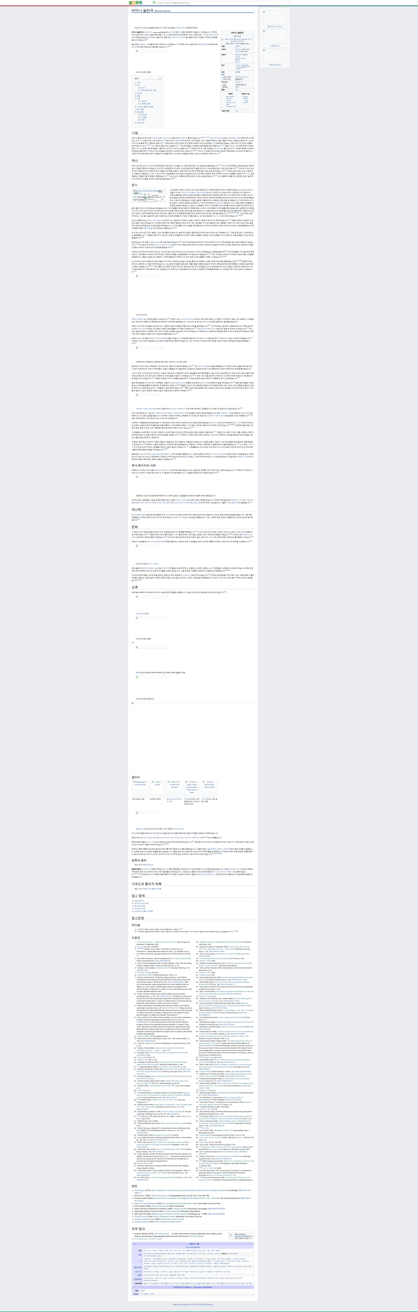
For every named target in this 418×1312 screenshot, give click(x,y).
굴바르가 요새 (146, 837)
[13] (164, 140)
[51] (135, 271)
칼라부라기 (140, 829)
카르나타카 (143, 454)
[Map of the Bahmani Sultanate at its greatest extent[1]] (237, 40)
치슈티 (149, 220)
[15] (147, 145)
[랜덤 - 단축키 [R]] (154, 3)
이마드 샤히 (178, 502)
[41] (137, 244)
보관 (203, 1140)
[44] (210, 254)
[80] (218, 472)
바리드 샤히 (180, 500)
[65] (183, 387)
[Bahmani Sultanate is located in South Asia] (149, 192)
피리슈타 (169, 514)
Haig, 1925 (144, 972)
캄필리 (175, 176)
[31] (228, 213)
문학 (162, 541)
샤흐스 (159, 220)
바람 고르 (235, 138)
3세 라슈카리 (181, 413)
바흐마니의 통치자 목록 (152, 889)
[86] (251, 541)
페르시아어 (239, 55)
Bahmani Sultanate (242, 1236)
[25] (220, 165)
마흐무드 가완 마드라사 (145, 408)
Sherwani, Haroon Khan (144, 1219)
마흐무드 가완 (182, 408)
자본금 (188, 1247)
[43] (226, 251)
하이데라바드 (195, 1247)
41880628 (206, 1046)
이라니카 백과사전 (217, 138)
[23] (193, 150)
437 (167, 1050)
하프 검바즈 (157, 837)
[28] (167, 175)
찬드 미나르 (202, 366)
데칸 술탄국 (202, 44)
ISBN (157, 961)
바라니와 (139, 148)
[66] (191, 390)
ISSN (191, 1236)
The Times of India (235, 1147)
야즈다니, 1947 (205, 1109)
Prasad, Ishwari (140, 1216)
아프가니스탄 (167, 138)
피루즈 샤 (233, 146)
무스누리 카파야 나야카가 (223, 871)
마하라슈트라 (156, 454)
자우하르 (233, 203)
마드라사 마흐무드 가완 (193, 837)
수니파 (237, 422)
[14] (164, 143)
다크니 (213, 328)
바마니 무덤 (151, 842)
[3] (229, 232)
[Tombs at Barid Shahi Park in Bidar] (209, 786)
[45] (223, 256)
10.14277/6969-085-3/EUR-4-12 (223, 1175)
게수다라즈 (142, 328)
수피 (154, 220)
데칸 (136, 47)
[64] (179, 385)
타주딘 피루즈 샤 (138, 319)
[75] (187, 446)
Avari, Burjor (139, 1190)
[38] (175, 227)
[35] (238, 213)
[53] (209, 325)
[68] (231, 425)
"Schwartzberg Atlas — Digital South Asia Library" (156, 942)
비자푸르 (187, 502)
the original (214, 1149)
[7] (168, 46)
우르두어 (204, 328)
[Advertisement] (193, 19)
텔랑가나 (167, 454)
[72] (179, 434)
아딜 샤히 (196, 502)
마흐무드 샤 (143, 44)
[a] (141, 237)
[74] (238, 444)
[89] (209, 575)
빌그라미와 (219, 203)
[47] (238, 261)
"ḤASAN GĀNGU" (144, 1036)
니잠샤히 (249, 500)
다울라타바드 (211, 849)
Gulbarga (240, 197)
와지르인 (172, 408)
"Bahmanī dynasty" (162, 1233)
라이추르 (226, 849)
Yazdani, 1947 (205, 996)
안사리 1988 (142, 947)
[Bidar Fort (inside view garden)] (175, 785)
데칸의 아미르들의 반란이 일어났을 (194, 192)
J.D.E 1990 (141, 1090)
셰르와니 (135, 514)
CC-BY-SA (194, 1304)
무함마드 (170, 413)
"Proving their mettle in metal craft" (213, 1147)
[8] (169, 46)
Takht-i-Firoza (148, 864)
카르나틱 (165, 568)
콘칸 (189, 378)
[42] (172, 247)
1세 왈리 (162, 338)
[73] (144, 444)
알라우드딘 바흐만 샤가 (206, 874)
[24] (219, 153)
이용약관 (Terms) (206, 1304)
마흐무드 (157, 470)
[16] (150, 145)
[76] (164, 449)
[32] (231, 213)
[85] (252, 537)
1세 (159, 242)
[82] (196, 531)
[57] (218, 338)
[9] (201, 137)
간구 (214, 143)
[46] (225, 256)
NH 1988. (205, 1128)
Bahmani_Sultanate (181, 1304)
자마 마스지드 (168, 837)
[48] (241, 261)
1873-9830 (197, 1236)
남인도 (170, 32)
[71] (215, 432)
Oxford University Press (179, 1076)
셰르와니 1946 (205, 961)
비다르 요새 (140, 613)
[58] (135, 343)
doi (210, 1175)
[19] (224, 145)
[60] (193, 375)
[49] (149, 266)
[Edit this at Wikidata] (202, 1287)
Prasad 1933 (142, 1163)
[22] (147, 150)
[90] (138, 580)
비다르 (206, 338)
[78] (175, 459)
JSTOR (201, 1046)
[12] (208, 137)
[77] (167, 449)
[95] (135, 874)
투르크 (184, 138)
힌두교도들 (248, 173)
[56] (177, 333)
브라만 (220, 148)
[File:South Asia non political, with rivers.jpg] (164, 197)
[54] (196, 328)
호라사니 (139, 140)
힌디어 (165, 869)
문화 (157, 541)
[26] (237, 168)
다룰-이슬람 (147, 228)
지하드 (162, 473)
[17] (179, 145)
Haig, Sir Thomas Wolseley (145, 1203)
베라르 (169, 502)
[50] (152, 266)
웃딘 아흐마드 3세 (159, 413)
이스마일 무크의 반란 (210, 34)
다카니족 (216, 422)
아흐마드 (152, 338)
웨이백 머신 (239, 1137)
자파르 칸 (165, 34)
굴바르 (185, 456)
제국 (200, 32)
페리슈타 (179, 140)
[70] (192, 427)
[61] (153, 378)
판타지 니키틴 (179, 517)
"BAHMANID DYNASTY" (222, 1130)
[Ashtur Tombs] (157, 787)
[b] (170, 874)
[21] (234, 148)
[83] (147, 534)
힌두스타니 (146, 869)
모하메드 (152, 242)
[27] (225, 170)
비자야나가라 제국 (178, 37)
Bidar (138, 672)
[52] (169, 318)
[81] (138, 519)
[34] (235, 213)
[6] (147, 39)
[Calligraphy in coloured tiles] (140, 785)
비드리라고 (186, 575)
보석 (203, 869)
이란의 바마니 (181, 27)
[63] (234, 382)
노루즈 (176, 534)
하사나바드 (217, 216)
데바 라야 (206, 321)
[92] (225, 592)
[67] (241, 408)
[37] (229, 220)
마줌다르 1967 (143, 1060)
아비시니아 (179, 382)
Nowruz (192, 932)
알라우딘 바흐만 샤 (148, 568)
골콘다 (134, 502)
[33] (233, 213)
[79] (235, 470)
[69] (233, 425)
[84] (166, 537)
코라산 (211, 537)
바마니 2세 (167, 470)
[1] (234, 43)
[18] (221, 145)
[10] (203, 137)
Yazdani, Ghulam (141, 1222)
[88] (229, 570)
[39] (181, 929)
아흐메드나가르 (237, 500)
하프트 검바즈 (178, 829)
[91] (141, 580)
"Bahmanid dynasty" (159, 1195)
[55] (247, 328)
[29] (216, 175)
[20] (189, 148)
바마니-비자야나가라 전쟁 (164, 244)
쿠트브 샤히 (143, 502)
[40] (181, 241)
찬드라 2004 (142, 1057)
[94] (167, 844)
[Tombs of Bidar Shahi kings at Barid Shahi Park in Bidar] (192, 787)
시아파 (205, 382)
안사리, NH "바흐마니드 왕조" (210, 1137)
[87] (227, 570)
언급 (191, 869)
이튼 (142, 514)
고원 (181, 32)
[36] (241, 215)
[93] (193, 841)
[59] (192, 365)
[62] (238, 378)
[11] (205, 137)
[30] (145, 199)
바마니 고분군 (152, 564)
